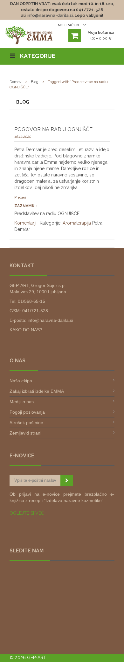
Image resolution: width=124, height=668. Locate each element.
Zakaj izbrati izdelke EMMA (37, 391)
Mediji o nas (22, 401)
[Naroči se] (66, 480)
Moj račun (69, 25)
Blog (34, 82)
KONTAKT (22, 266)
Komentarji (25, 223)
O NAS (17, 361)
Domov (15, 82)
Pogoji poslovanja (27, 412)
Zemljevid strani (25, 433)
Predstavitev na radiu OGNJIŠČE (46, 213)
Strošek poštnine (26, 422)
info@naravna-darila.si (50, 15)
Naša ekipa (21, 380)
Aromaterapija (77, 223)
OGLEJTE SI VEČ (27, 513)
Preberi (20, 197)
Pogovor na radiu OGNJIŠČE (53, 129)
